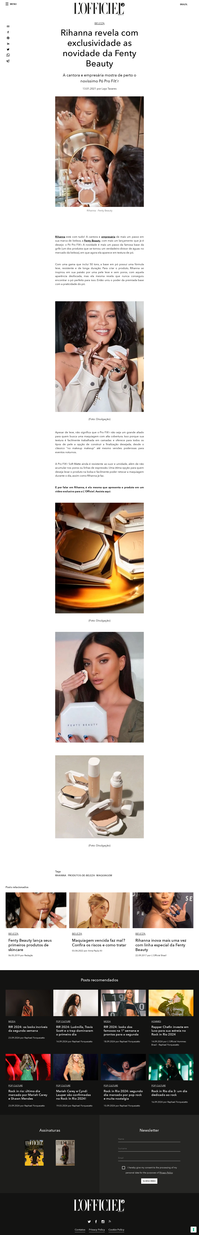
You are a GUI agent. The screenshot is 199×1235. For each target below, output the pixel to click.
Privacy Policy (166, 1172)
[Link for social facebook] (96, 1222)
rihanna (60, 875)
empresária (108, 236)
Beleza (100, 23)
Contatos (80, 1229)
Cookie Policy (116, 1229)
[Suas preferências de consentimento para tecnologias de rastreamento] (194, 1230)
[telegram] (8, 61)
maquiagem (104, 875)
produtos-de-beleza (81, 875)
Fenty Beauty (92, 240)
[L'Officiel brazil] (99, 9)
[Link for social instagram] (102, 1222)
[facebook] (8, 32)
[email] (8, 27)
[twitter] (8, 50)
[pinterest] (8, 38)
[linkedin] (8, 44)
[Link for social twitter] (89, 1222)
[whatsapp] (8, 55)
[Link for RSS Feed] (109, 1221)
